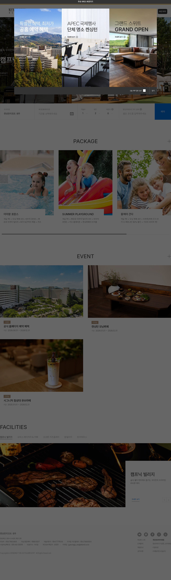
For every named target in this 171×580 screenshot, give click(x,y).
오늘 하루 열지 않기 (136, 91)
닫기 (153, 91)
